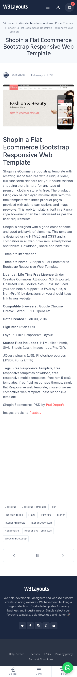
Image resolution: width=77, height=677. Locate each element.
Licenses (34, 654)
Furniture (46, 514)
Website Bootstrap (16, 538)
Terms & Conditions (41, 659)
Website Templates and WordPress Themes (46, 23)
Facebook (30, 625)
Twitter (22, 625)
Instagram (38, 625)
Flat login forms (14, 514)
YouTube (53, 625)
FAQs (47, 654)
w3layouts (18, 74)
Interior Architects (15, 522)
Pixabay (35, 413)
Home (10, 23)
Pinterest (46, 625)
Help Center (16, 654)
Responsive (12, 530)
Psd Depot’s (55, 405)
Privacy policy (64, 654)
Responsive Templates (38, 530)
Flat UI (32, 514)
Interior (61, 514)
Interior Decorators (42, 522)
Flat (54, 506)
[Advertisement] (38, 458)
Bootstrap (10, 506)
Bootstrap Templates (34, 506)
